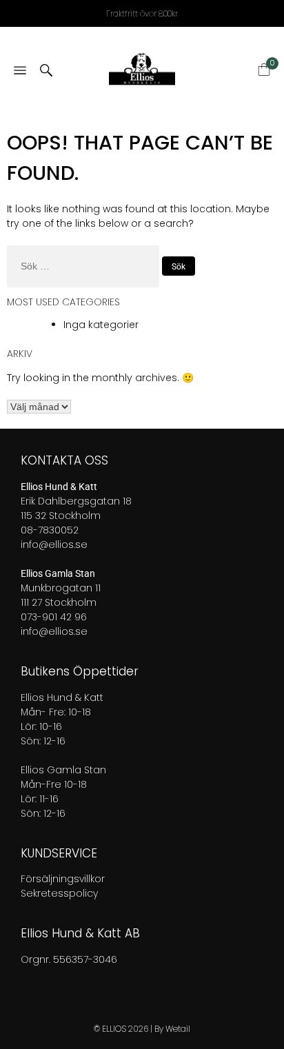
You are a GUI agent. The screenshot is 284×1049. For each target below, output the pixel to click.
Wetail (177, 1029)
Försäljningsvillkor (63, 879)
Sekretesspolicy (59, 893)
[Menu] (20, 71)
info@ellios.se (54, 544)
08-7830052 (50, 530)
